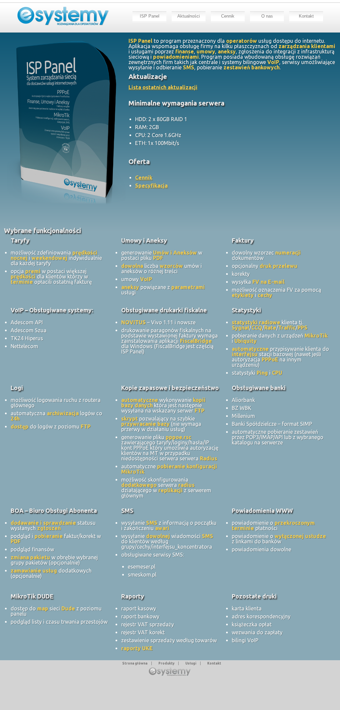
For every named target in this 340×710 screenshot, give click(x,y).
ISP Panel (149, 16)
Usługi (190, 663)
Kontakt (306, 16)
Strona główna (134, 663)
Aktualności (188, 16)
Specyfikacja (151, 186)
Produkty (166, 663)
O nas (267, 16)
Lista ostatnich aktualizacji (163, 87)
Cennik (227, 16)
